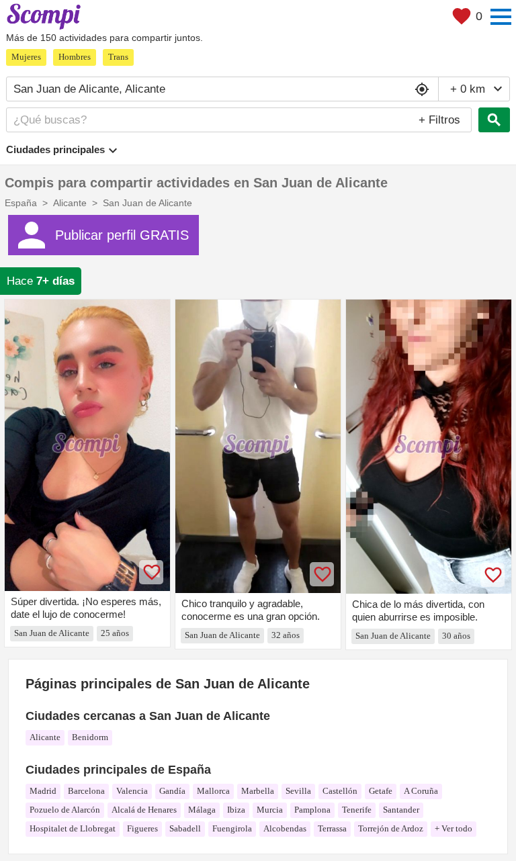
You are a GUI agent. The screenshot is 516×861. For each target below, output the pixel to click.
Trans (118, 57)
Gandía (172, 791)
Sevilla (298, 791)
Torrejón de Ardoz (390, 828)
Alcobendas (284, 828)
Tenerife (357, 810)
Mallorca (213, 791)
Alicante (45, 737)
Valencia (132, 791)
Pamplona (312, 810)
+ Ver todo (453, 828)
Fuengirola (232, 828)
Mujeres (26, 57)
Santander (401, 810)
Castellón (339, 791)
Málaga (202, 810)
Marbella (257, 791)
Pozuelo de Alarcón (65, 810)
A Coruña (421, 791)
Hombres (74, 57)
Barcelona (86, 791)
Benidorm (90, 737)
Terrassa (332, 828)
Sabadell (185, 828)
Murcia (270, 810)
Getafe (380, 791)
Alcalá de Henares (144, 810)
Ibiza (236, 810)
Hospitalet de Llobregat (73, 828)
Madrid (43, 791)
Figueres (142, 828)
